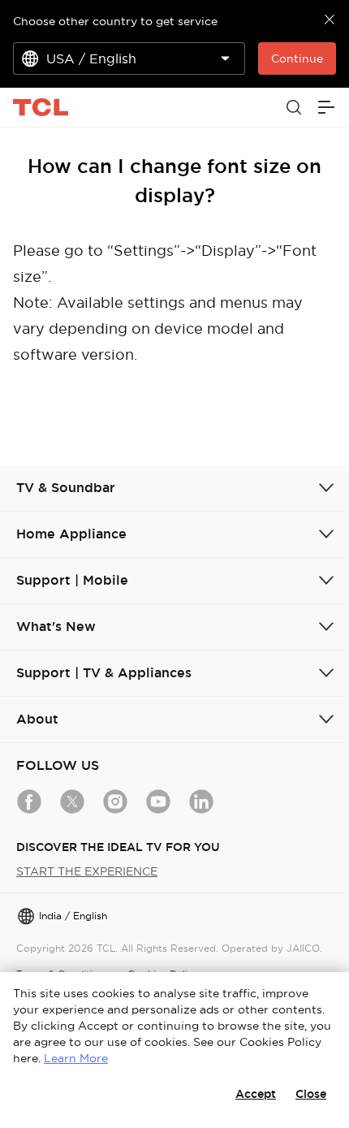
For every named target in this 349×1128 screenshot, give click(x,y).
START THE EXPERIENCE (86, 871)
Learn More (76, 1058)
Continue (297, 58)
